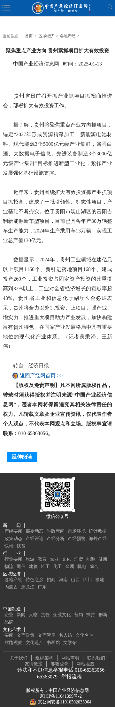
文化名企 (84, 635)
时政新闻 (56, 531)
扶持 (90, 614)
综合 (93, 566)
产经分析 (56, 538)
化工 (57, 566)
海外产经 (98, 538)
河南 (63, 579)
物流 (8, 566)
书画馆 (53, 642)
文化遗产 (34, 642)
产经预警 (77, 538)
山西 (75, 579)
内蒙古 (11, 587)
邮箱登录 (59, 663)
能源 (90, 559)
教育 (42, 559)
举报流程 (71, 676)
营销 (78, 614)
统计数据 (98, 531)
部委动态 (34, 531)
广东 (42, 587)
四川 (87, 579)
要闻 (8, 635)
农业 (54, 559)
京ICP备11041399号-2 (61, 696)
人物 (33, 614)
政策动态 (13, 538)
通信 (21, 566)
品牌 (8, 622)
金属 (69, 566)
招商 (51, 579)
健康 (102, 559)
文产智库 (47, 635)
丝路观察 (13, 642)
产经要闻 (13, 531)
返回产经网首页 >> (41, 375)
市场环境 (77, 531)
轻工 (45, 566)
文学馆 (70, 642)
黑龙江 (27, 587)
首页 (29, 36)
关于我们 (18, 658)
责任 (45, 614)
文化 (66, 559)
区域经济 (46, 36)
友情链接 (33, 663)
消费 (78, 559)
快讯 (8, 546)
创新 (102, 614)
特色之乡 (34, 579)
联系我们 (96, 658)
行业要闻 (13, 559)
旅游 (30, 559)
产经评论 (34, 538)
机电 (81, 566)
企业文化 (62, 614)
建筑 (33, 566)
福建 (99, 579)
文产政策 (25, 635)
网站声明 (70, 658)
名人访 (65, 635)
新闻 (21, 614)
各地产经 (67, 36)
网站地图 (85, 663)
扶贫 (21, 546)
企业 (8, 614)
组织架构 (44, 658)
